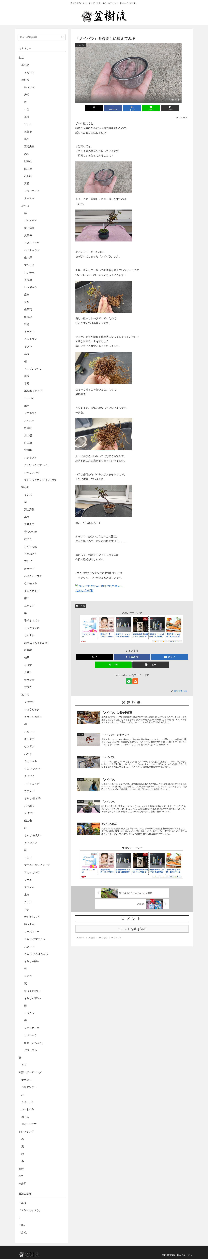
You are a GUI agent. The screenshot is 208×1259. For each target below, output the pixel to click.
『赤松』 (24, 1232)
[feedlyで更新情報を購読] (129, 681)
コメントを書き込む (132, 929)
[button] (170, 108)
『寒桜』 (24, 1202)
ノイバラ (82, 606)
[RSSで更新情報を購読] (135, 681)
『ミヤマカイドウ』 (30, 1210)
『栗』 (22, 1225)
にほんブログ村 (84, 590)
